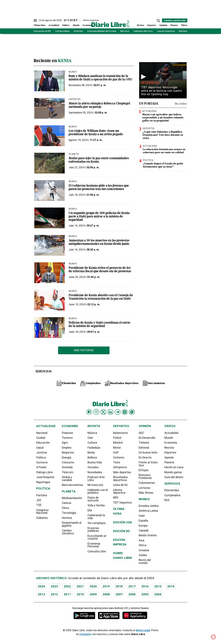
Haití (142, 515)
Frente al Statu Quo (148, 464)
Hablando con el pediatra (98, 491)
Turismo (67, 437)
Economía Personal (94, 545)
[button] (158, 20)
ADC (141, 433)
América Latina (148, 510)
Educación (43, 442)
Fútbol (117, 437)
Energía (66, 457)
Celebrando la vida (96, 517)
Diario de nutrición (93, 499)
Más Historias (84, 350)
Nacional (41, 433)
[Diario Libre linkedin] (110, 412)
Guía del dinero (173, 477)
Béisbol (118, 442)
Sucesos (42, 462)
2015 (157, 586)
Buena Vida (95, 462)
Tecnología (69, 512)
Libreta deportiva (119, 491)
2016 (145, 586)
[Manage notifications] (213, 636)
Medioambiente (72, 498)
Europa (143, 525)
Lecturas (144, 487)
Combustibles (62, 31)
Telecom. (68, 472)
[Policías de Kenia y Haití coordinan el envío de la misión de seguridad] (49, 327)
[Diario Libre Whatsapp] (132, 412)
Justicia (41, 452)
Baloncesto (120, 433)
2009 (93, 594)
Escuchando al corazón (97, 537)
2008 (106, 594)
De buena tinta (148, 452)
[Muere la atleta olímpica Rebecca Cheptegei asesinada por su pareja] (49, 108)
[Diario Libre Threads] (125, 412)
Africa (142, 545)
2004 (157, 594)
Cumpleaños (172, 495)
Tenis (116, 462)
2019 (106, 586)
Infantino (78, 31)
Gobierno (42, 517)
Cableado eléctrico (143, 31)
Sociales (93, 467)
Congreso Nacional (42, 511)
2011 (67, 594)
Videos (184, 25)
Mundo (76, 25)
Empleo (66, 447)
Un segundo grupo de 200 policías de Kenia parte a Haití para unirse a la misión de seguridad (99, 217)
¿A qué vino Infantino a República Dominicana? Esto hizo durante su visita (163, 135)
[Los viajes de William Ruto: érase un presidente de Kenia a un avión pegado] (49, 135)
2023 (54, 586)
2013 (41, 594)
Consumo (68, 462)
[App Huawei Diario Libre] (135, 615)
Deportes (151, 25)
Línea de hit (120, 485)
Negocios (68, 452)
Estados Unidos (149, 505)
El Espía (143, 470)
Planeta (174, 25)
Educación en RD (42, 31)
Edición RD (121, 531)
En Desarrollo (147, 437)
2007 (119, 594)
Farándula (94, 447)
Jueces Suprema (166, 31)
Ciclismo (118, 457)
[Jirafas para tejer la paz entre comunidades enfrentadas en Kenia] (49, 163)
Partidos (41, 495)
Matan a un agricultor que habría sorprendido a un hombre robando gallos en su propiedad (162, 117)
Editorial (144, 447)
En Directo (145, 457)
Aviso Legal (143, 630)
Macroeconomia (72, 485)
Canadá (143, 530)
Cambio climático (68, 532)
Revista (140, 25)
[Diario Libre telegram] (118, 412)
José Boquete (45, 477)
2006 (132, 594)
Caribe (143, 555)
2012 (54, 594)
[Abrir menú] (35, 20)
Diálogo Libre (44, 472)
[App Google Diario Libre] (84, 615)
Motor (117, 447)
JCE (38, 500)
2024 (41, 586)
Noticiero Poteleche (145, 476)
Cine (90, 437)
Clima (65, 508)
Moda (91, 452)
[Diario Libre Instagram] (96, 412)
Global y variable (67, 479)
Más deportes (122, 472)
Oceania (144, 550)
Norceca (124, 31)
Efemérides (171, 490)
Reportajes (43, 482)
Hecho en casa (173, 467)
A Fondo (41, 467)
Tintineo (144, 442)
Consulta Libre (97, 551)
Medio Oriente (148, 535)
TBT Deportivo (150, 83)
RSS (167, 500)
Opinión (163, 25)
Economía (87, 25)
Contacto (85, 634)
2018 (119, 586)
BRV (115, 497)
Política (66, 25)
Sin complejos (97, 523)
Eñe (90, 510)
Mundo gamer (173, 472)
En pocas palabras (93, 529)
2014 (170, 586)
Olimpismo (120, 467)
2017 (132, 586)
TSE (38, 505)
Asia (141, 540)
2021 (80, 586)
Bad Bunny (184, 31)
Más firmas (146, 492)
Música (92, 433)
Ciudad (40, 437)
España (143, 520)
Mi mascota (95, 485)
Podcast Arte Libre (96, 479)
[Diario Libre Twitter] (103, 412)
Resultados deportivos (120, 479)
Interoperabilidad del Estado (101, 31)
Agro (65, 442)
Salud (40, 447)
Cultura (92, 442)
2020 (93, 586)
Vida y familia (96, 505)
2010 (80, 594)
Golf (115, 452)
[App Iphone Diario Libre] (109, 615)
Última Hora (39, 25)
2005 (145, 594)
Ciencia (66, 503)
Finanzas (67, 433)
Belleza (92, 457)
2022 (67, 586)
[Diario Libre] (110, 23)
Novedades (95, 472)
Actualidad (53, 25)
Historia (67, 517)
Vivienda (67, 467)
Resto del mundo (145, 561)
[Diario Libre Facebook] (89, 412)
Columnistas (147, 482)
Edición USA (122, 522)
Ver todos (181, 103)
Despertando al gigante (71, 524)
